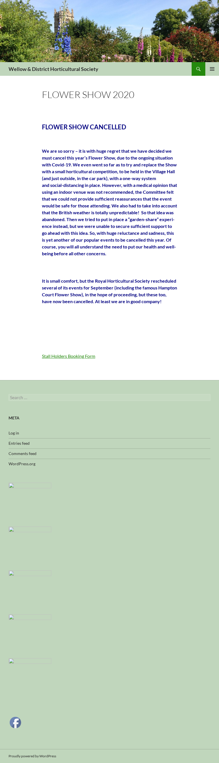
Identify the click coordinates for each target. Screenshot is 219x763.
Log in (14, 433)
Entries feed (19, 443)
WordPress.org (22, 463)
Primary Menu (212, 69)
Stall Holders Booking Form (68, 356)
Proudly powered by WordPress (32, 756)
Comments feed (22, 453)
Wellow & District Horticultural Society (53, 69)
